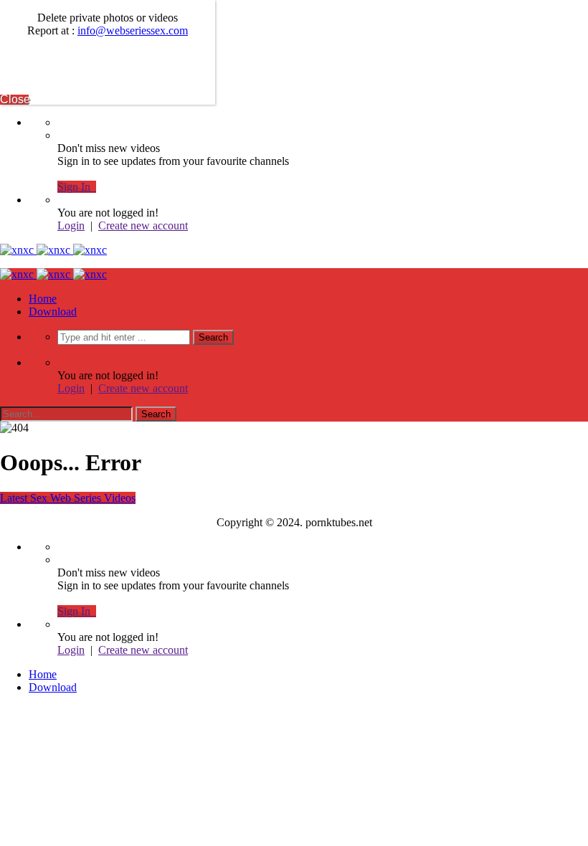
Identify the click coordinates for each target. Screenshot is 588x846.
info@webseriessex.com (132, 30)
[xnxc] (53, 250)
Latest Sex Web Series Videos (68, 498)
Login (71, 225)
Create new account (143, 225)
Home (43, 299)
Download (53, 311)
